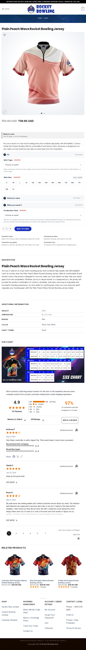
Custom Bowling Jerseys (55, 640)
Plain (43, 319)
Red (48, 325)
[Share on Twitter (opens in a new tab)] (17, 457)
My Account (50, 610)
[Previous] (6, 73)
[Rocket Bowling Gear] (41, 9)
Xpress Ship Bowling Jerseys (32, 640)
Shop (46, 18)
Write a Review (70, 420)
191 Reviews (19, 411)
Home (40, 18)
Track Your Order (30, 626)
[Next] (80, 73)
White (53, 325)
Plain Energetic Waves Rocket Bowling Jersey (42, 582)
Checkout (49, 628)
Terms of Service (73, 628)
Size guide (77, 177)
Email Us (69, 615)
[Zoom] (5, 112)
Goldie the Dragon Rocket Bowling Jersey (68, 582)
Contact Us (28, 631)
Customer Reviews (9, 620)
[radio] (43, 401)
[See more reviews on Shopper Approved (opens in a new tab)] (21, 457)
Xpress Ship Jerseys (10, 607)
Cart (46, 623)
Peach (44, 325)
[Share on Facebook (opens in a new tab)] (14, 457)
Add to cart (23, 228)
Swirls (44, 330)
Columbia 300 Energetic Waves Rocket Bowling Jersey (14, 582)
